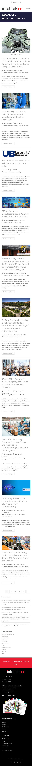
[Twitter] (11, 762)
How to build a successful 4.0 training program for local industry (15, 163)
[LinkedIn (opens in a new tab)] (18, 2)
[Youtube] (17, 762)
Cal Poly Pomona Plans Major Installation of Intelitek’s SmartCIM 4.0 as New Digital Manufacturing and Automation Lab (16, 325)
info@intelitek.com (11, 692)
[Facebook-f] (14, 762)
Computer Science (6, 647)
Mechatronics (8, 516)
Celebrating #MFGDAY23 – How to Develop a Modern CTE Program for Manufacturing (14, 502)
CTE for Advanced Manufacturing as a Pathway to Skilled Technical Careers (15, 214)
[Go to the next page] (28, 591)
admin (5, 170)
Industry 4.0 (25, 72)
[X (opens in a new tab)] (12, 2)
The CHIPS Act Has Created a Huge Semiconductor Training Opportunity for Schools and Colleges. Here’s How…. (16, 62)
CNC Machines (5, 638)
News (28, 275)
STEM (6, 459)
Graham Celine (8, 70)
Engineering (4, 640)
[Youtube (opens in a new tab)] (20, 2)
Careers (17, 395)
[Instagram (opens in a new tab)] (16, 2)
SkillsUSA (4, 651)
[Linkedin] (20, 762)
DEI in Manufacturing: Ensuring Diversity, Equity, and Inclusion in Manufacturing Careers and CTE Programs (15, 445)
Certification (5, 636)
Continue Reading (9, 86)
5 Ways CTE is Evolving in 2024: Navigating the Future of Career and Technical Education (15, 383)
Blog (20, 72)
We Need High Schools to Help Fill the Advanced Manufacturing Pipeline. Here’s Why (14, 115)
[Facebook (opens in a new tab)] (14, 2)
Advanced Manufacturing (10, 72)
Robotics (22, 395)
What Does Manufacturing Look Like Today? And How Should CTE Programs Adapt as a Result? (15, 556)
